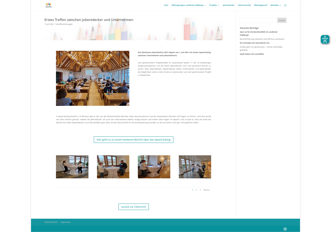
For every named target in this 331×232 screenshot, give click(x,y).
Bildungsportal (260, 5)
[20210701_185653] (154, 178)
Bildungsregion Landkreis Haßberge (187, 5)
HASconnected (244, 5)
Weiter (206, 189)
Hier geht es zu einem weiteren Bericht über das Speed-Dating (134, 139)
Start (166, 5)
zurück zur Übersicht (133, 206)
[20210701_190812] (113, 178)
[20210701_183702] (195, 178)
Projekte (213, 5)
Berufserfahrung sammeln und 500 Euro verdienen (262, 39)
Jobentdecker (229, 5)
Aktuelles (275, 5)
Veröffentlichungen (64, 24)
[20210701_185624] (72, 178)
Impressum (65, 222)
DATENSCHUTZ (50, 222)
